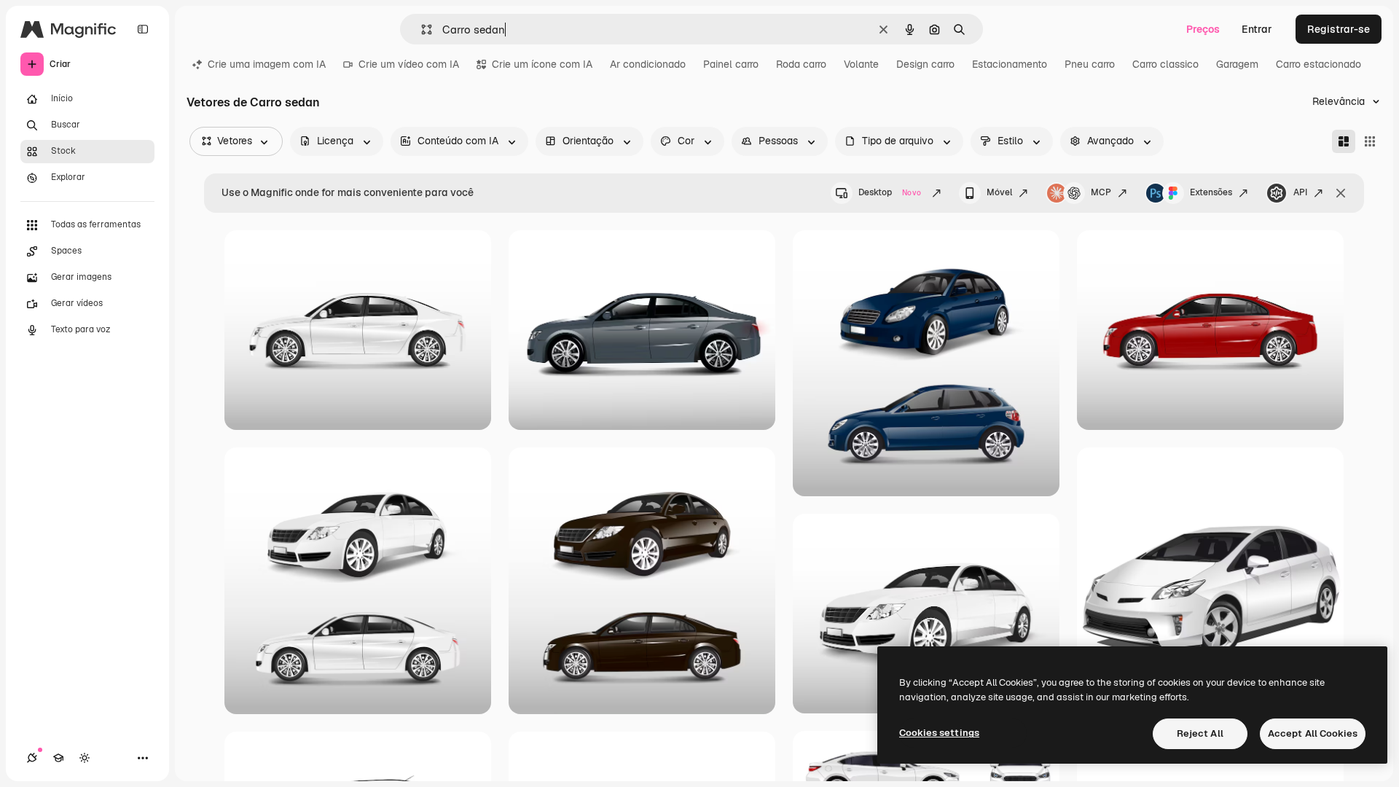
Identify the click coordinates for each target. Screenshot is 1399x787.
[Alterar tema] (84, 758)
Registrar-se (1338, 29)
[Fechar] (1341, 193)
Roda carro (801, 64)
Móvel (999, 192)
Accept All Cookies (1312, 733)
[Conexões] (32, 758)
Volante (861, 64)
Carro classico (1165, 64)
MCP (1101, 192)
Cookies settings (939, 733)
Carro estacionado (1318, 64)
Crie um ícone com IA (542, 64)
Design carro (925, 64)
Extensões (1211, 192)
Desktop (889, 192)
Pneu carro (1090, 64)
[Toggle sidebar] (142, 29)
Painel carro (731, 64)
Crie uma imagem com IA (267, 64)
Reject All (1200, 733)
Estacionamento (1009, 64)
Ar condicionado (648, 64)
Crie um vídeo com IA (408, 64)
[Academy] (58, 758)
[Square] (1370, 141)
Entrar (1257, 29)
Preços (1203, 29)
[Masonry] (1343, 141)
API (1300, 192)
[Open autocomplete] (421, 29)
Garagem (1237, 64)
